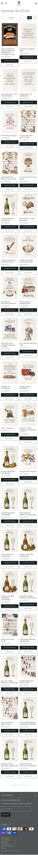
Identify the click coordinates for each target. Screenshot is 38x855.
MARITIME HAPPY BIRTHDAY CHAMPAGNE (9, 765)
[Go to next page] (25, 785)
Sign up (6, 814)
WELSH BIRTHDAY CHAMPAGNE (7, 219)
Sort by (11, 17)
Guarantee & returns (7, 846)
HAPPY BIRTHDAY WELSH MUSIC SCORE (8, 178)
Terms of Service (6, 840)
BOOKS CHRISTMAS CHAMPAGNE (8, 472)
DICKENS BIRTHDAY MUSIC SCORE (26, 682)
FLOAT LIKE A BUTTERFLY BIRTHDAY (9, 302)
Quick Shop (10, 65)
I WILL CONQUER (7, 428)
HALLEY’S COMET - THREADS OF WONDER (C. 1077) (27, 430)
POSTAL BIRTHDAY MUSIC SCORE (26, 136)
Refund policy (5, 838)
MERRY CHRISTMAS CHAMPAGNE (26, 555)
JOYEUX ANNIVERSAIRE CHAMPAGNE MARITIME (27, 723)
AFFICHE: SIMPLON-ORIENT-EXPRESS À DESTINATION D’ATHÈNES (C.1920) (8, 51)
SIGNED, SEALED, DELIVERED (25, 387)
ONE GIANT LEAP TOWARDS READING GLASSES (8, 345)
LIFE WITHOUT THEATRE (27, 471)
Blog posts (4, 842)
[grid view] (29, 17)
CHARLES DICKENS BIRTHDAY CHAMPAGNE (27, 597)
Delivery (3, 848)
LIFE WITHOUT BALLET (9, 136)
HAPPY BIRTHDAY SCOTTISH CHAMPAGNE (27, 765)
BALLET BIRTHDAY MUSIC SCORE (7, 723)
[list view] (34, 17)
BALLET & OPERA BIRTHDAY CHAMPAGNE (9, 682)
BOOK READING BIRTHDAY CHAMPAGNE (27, 514)
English (4, 825)
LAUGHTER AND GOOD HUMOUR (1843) (9, 95)
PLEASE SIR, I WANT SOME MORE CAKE (26, 261)
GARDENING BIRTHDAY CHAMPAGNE (27, 640)
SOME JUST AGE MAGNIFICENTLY (25, 302)
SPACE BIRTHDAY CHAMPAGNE (7, 555)
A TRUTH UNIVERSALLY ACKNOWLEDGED (9, 261)
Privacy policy (5, 844)
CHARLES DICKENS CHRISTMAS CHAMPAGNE (7, 598)
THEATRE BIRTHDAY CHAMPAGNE (8, 514)
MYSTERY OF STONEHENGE (6, 387)
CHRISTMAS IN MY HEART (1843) (25, 95)
